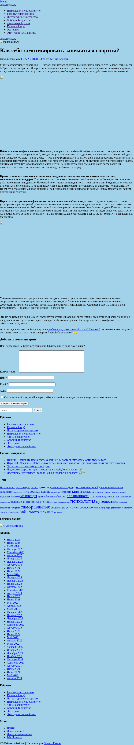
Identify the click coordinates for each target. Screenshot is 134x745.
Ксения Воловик (59, 58)
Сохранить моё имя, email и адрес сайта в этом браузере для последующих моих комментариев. (61, 397)
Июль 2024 (13, 567)
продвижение (64, 502)
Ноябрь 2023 (14, 583)
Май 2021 (12, 675)
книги (77, 491)
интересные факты (36, 491)
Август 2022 (14, 627)
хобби (24, 512)
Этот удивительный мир (21, 32)
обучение (49, 496)
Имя (3, 377)
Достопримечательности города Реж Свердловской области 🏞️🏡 (46, 472)
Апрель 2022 (14, 640)
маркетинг (5, 496)
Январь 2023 (14, 615)
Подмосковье (7, 487)
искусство (55, 492)
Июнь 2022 (13, 634)
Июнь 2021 (13, 672)
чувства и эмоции (41, 512)
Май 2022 (12, 637)
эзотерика (58, 512)
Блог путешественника (20, 13)
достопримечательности (111, 487)
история (66, 491)
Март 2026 (13, 545)
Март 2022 (13, 643)
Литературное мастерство (22, 16)
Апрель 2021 (14, 678)
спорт (75, 507)
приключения (40, 501)
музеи (40, 496)
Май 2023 (12, 602)
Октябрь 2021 (15, 659)
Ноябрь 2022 (14, 621)
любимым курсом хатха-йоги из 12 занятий (74, 329)
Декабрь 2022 (15, 618)
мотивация (28, 496)
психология (82, 501)
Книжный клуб (16, 26)
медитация (15, 496)
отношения (96, 496)
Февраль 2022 (15, 646)
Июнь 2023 (13, 599)
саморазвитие (35, 507)
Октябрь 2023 (15, 586)
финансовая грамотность (121, 508)
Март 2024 (13, 574)
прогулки (53, 502)
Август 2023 (14, 593)
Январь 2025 (14, 558)
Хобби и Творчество (19, 20)
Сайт (3, 390)
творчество (86, 507)
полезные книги (20, 501)
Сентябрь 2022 (15, 624)
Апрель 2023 (14, 605)
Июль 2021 (13, 668)
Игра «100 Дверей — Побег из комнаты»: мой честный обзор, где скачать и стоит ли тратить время (66, 463)
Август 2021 (14, 665)
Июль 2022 (13, 631)
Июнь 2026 (13, 542)
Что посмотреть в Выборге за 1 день (28, 466)
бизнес (34, 487)
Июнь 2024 (13, 571)
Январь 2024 (14, 577)
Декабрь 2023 (15, 580)
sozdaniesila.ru (8, 4)
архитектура (23, 487)
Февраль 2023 (15, 612)
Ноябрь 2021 (14, 656)
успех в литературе (102, 508)
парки (106, 496)
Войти (11, 727)
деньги (44, 487)
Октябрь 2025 (15, 549)
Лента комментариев (19, 734)
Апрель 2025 (14, 555)
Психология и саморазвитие (23, 10)
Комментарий (9, 371)
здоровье (18, 492)
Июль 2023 (13, 596)
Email (4, 384)
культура (87, 492)
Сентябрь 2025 (15, 552)
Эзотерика (13, 29)
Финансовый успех (18, 23)
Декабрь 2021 (15, 653)
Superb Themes (52, 743)
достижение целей (86, 487)
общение (60, 496)
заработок (6, 491)
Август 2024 (14, 564)
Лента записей (15, 731)
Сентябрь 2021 (15, 662)
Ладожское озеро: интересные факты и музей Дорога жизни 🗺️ (45, 469)
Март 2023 (13, 608)
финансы (4, 512)
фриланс (14, 512)
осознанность (78, 496)
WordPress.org (15, 737)
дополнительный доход (62, 487)
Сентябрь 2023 (15, 590)
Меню (3, 1)
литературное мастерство (115, 492)
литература (97, 492)
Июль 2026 (13, 539)
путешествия (107, 501)
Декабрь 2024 (15, 561)
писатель (114, 496)
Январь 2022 (14, 649)
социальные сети (61, 507)
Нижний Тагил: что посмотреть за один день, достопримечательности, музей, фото (56, 459)
